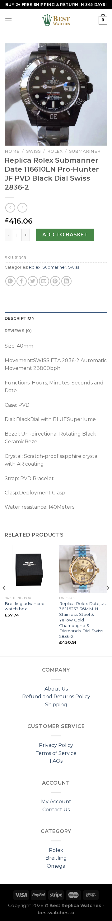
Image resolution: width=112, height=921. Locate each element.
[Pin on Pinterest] (55, 281)
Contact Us (56, 810)
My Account (56, 802)
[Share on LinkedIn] (66, 281)
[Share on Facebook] (21, 281)
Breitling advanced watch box (24, 606)
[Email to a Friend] (44, 281)
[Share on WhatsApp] (10, 281)
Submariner (84, 151)
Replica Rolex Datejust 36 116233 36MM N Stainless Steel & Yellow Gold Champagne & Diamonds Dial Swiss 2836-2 (83, 620)
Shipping (56, 705)
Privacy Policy (56, 745)
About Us (56, 689)
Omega (56, 866)
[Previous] (4, 600)
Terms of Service (56, 753)
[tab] (56, 318)
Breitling (56, 858)
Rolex (55, 151)
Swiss (33, 151)
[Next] (108, 600)
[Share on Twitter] (33, 281)
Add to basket (65, 235)
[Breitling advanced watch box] (29, 569)
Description (20, 318)
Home (12, 151)
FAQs (56, 761)
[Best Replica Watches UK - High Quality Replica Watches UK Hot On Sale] (56, 20)
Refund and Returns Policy (56, 697)
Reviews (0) (18, 330)
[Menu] (8, 20)
